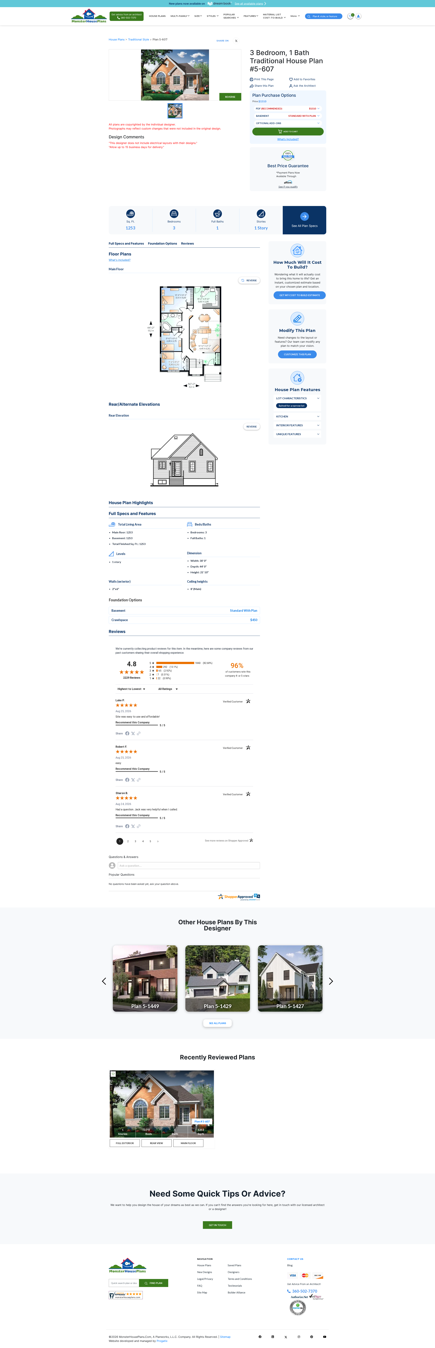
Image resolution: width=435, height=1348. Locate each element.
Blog (290, 1265)
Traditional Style (139, 39)
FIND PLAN (155, 1283)
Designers (233, 1272)
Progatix (162, 1341)
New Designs (204, 1272)
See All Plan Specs (305, 226)
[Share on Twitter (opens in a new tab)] (133, 733)
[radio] (184, 663)
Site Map (202, 1292)
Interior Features (289, 425)
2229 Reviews (135, 677)
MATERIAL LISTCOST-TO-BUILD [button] (273, 16)
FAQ (199, 1285)
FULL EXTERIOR (125, 1143)
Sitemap (225, 1336)
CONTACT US (295, 1259)
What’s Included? (288, 139)
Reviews (187, 243)
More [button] (294, 16)
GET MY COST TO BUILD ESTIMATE (300, 295)
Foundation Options (162, 243)
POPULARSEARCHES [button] (230, 16)
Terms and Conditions (240, 1278)
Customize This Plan (297, 354)
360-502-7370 (304, 1291)
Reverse (230, 96)
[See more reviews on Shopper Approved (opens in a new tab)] (139, 733)
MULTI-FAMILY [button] (179, 16)
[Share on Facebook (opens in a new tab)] (127, 733)
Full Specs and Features (126, 243)
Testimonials (235, 1285)
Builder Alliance (236, 1292)
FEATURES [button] (250, 16)
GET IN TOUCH (217, 1225)
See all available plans (249, 3)
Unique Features (288, 434)
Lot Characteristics (291, 398)
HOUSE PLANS (157, 16)
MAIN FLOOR (188, 1143)
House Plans (117, 39)
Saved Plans (234, 1265)
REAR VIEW (156, 1143)
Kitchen (282, 416)
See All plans (217, 1023)
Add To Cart (290, 131)
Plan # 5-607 (202, 1121)
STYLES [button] (211, 16)
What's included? (119, 260)
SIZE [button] (197, 16)
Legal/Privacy (205, 1278)
